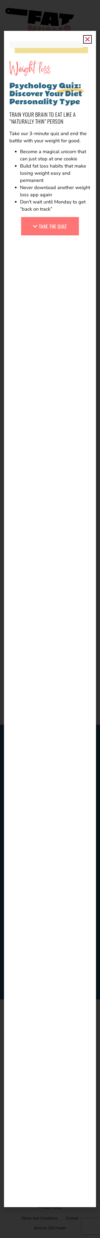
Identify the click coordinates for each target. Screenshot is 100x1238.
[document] (50, 619)
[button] (87, 39)
